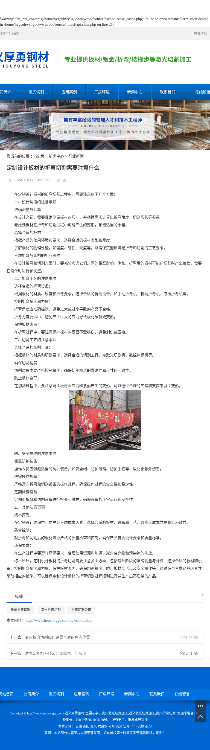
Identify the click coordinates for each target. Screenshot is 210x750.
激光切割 (36, 92)
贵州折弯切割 (51, 610)
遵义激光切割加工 (142, 713)
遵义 (93, 726)
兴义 (119, 726)
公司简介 (31, 694)
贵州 (78, 726)
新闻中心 (134, 92)
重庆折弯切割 (20, 610)
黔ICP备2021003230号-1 (93, 720)
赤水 (111, 726)
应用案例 (69, 92)
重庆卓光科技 (138, 720)
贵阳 (86, 726)
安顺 (141, 726)
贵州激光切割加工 (115, 713)
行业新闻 (76, 156)
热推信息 (200, 34)
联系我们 (167, 92)
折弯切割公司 (81, 610)
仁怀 (126, 726)
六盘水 (102, 726)
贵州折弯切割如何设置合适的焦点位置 (57, 637)
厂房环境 (102, 92)
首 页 (40, 156)
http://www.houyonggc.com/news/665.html (59, 620)
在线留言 (182, 694)
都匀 (148, 726)
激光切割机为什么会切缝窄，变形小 (55, 654)
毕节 (133, 726)
